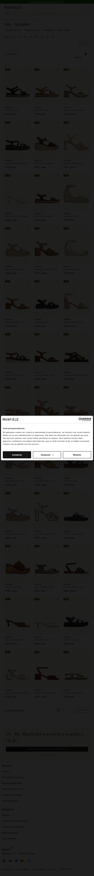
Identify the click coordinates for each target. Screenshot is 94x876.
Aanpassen (45, 455)
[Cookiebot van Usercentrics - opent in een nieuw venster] (80, 419)
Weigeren (77, 455)
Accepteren (17, 455)
